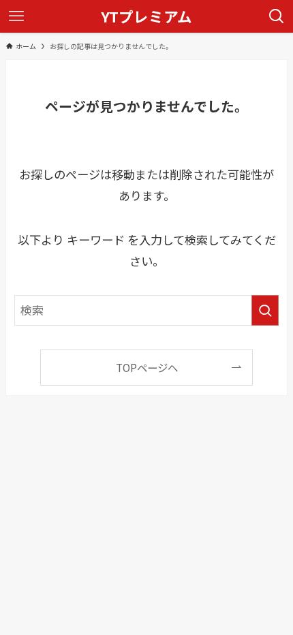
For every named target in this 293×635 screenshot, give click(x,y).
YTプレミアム (146, 16)
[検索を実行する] (265, 310)
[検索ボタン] (276, 16)
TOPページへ (147, 367)
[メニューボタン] (16, 16)
